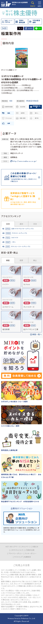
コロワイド (14, 237)
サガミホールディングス (19, 233)
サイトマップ (18, 557)
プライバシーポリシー (15, 554)
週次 (21, 224)
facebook (30, 28)
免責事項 (27, 557)
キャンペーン (26, 547)
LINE (39, 28)
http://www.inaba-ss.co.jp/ (25, 161)
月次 (35, 224)
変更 (21, 261)
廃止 (35, 261)
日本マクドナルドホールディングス (22, 229)
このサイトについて (16, 550)
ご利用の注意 (29, 550)
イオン (14, 242)
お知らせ (35, 547)
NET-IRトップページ (13, 547)
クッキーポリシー (30, 554)
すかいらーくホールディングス (20, 246)
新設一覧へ (37, 335)
